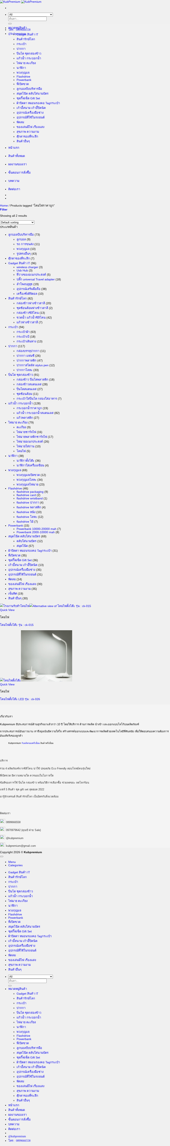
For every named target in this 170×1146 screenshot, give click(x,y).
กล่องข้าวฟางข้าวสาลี (31, 303)
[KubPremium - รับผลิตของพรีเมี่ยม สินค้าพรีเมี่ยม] (20, 1)
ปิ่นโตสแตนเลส (26, 389)
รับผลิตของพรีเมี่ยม (31, 743)
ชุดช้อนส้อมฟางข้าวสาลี (32, 308)
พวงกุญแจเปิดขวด (28, 475)
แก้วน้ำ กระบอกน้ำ (29, 58)
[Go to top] (1, 856)
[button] (3, 209)
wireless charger (27, 267)
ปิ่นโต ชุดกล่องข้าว (29, 53)
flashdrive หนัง (26, 512)
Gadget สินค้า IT (27, 34)
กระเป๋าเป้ (23, 336)
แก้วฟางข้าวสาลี (27, 322)
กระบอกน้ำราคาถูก (29, 408)
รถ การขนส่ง (25, 244)
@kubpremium (14, 838)
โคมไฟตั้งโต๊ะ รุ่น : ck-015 (17, 625)
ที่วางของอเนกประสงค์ (31, 274)
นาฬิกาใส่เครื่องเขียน (30, 465)
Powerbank (24, 80)
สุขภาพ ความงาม (28, 131)
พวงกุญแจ (23, 72)
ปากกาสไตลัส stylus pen (33, 365)
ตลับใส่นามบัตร (26, 541)
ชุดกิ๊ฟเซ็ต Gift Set (28, 98)
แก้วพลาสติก (25, 417)
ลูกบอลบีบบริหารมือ (29, 88)
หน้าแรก (13, 147)
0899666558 (13, 822)
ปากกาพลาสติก (26, 360)
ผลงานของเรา (17, 164)
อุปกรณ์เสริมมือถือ (28, 289)
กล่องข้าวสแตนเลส (29, 384)
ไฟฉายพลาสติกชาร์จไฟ (32, 436)
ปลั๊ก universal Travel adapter (36, 279)
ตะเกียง (21, 427)
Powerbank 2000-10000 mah (36, 532)
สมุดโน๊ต (22, 545)
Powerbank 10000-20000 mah (36, 528)
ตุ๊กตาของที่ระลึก (27, 136)
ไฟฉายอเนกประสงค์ (30, 441)
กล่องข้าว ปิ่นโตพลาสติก (32, 379)
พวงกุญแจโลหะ (26, 479)
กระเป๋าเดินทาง (26, 341)
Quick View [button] (7, 610)
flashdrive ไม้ (25, 521)
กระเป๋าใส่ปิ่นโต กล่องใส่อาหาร (37, 398)
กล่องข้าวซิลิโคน (28, 312)
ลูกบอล (21, 239)
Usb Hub (22, 270)
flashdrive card (26, 495)
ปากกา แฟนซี (25, 355)
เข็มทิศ (12, 593)
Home (4, 205)
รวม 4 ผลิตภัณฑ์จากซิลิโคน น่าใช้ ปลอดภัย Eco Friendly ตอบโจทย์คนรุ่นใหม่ (45, 768)
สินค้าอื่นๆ (23, 141)
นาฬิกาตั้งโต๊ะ (25, 460)
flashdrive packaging (30, 491)
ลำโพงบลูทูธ (25, 284)
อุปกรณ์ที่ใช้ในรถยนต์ (31, 117)
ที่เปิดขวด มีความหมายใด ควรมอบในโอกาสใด (26, 775)
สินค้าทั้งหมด (16, 156)
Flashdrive (23, 76)
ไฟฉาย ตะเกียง (26, 63)
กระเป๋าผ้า (23, 331)
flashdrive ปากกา (28, 502)
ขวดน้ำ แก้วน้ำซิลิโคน (31, 317)
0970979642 (13, 830)
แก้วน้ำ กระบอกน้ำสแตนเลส (35, 413)
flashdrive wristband (30, 498)
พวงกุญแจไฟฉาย (27, 484)
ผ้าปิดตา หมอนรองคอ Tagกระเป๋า (38, 103)
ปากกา (21, 48)
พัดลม (20, 122)
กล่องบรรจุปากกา (28, 351)
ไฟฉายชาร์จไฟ (26, 432)
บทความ (13, 180)
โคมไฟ (21, 451)
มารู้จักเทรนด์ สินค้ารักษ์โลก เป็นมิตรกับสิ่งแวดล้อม (29, 796)
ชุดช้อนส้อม (24, 393)
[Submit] (10, 23)
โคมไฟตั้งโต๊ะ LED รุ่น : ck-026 (20, 699)
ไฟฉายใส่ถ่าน (25, 446)
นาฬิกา (21, 67)
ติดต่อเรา (14, 189)
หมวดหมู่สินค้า (17, 27)
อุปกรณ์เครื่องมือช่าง (30, 112)
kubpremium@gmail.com (21, 845)
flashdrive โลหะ (27, 516)
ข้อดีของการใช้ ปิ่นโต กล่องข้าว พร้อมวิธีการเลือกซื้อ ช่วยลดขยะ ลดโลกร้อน (44, 782)
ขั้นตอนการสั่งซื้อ (19, 172)
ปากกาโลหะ (25, 370)
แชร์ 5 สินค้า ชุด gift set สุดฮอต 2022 (22, 789)
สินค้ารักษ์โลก (26, 39)
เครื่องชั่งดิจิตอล (27, 293)
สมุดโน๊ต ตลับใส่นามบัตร (33, 93)
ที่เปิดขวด (23, 84)
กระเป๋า (21, 44)
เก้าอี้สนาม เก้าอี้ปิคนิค (31, 107)
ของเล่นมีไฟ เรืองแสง (30, 127)
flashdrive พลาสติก (29, 507)
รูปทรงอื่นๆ (24, 253)
